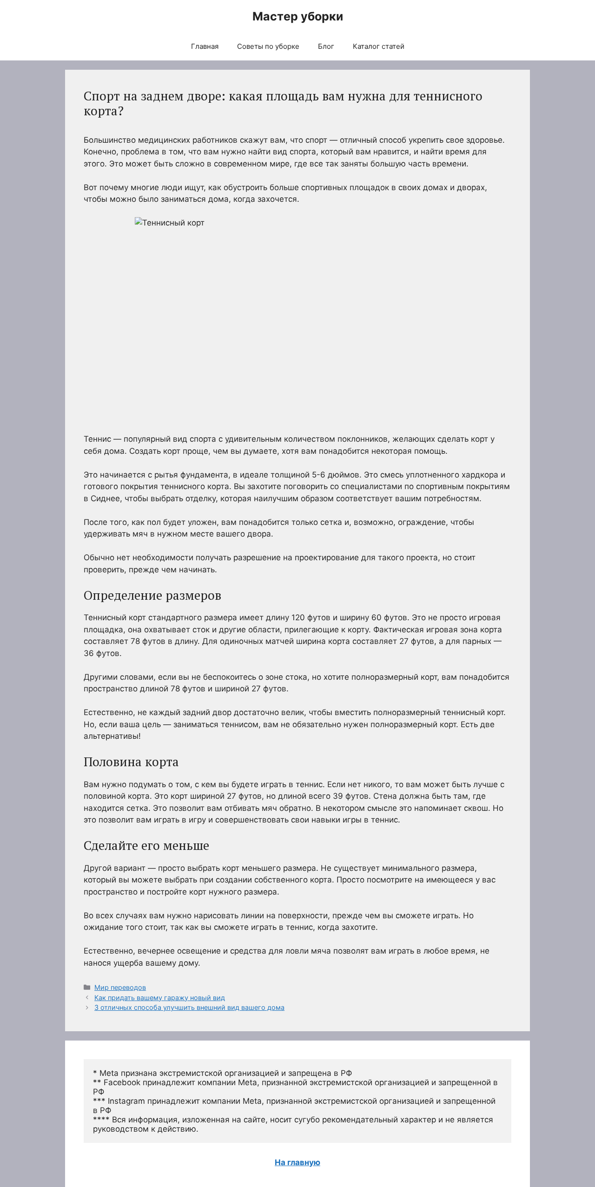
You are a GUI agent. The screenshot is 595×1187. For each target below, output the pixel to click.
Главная (204, 46)
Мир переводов (120, 987)
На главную (297, 1162)
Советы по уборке (268, 46)
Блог (326, 46)
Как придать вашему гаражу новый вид (159, 997)
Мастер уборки (297, 16)
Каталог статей (378, 46)
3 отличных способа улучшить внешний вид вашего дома (189, 1007)
